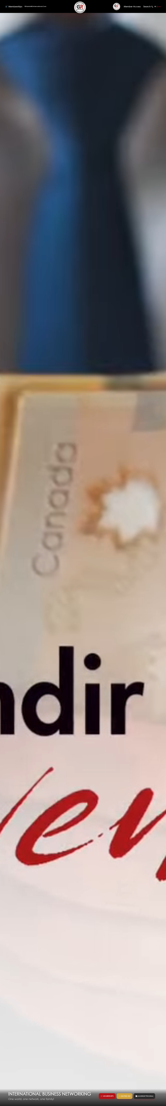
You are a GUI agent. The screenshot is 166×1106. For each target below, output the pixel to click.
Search (147, 6)
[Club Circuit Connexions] (116, 6)
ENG (159, 6)
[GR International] (79, 7)
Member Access (132, 6)
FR (155, 6)
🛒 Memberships (13, 6)
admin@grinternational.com (36, 6)
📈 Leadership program (144, 1096)
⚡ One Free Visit (124, 1096)
